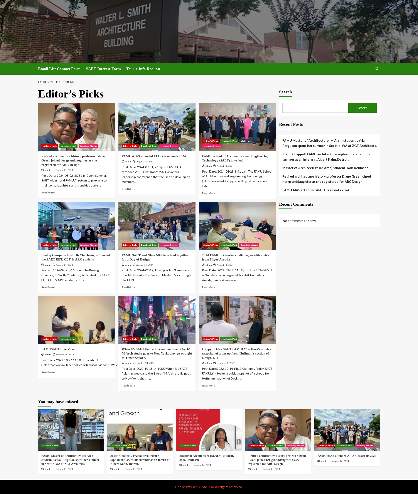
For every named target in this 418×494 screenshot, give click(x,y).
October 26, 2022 (65, 354)
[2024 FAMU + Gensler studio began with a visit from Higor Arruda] (237, 226)
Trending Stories (88, 146)
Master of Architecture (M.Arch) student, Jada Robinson (325, 168)
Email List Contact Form (59, 69)
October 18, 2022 (145, 363)
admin (48, 170)
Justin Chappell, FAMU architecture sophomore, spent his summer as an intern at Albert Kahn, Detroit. (326, 156)
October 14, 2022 (226, 363)
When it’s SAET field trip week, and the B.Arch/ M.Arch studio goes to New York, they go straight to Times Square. (157, 354)
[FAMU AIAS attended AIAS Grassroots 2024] (157, 127)
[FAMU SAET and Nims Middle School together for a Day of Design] (157, 226)
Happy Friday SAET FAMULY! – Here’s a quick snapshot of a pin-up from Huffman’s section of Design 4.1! (236, 354)
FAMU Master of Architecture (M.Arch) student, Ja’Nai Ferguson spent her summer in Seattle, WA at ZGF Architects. (329, 143)
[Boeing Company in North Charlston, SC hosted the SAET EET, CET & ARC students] (76, 226)
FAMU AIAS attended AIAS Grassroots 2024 (154, 156)
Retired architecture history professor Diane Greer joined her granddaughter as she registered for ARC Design (73, 160)
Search (285, 91)
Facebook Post (68, 146)
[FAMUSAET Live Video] (76, 320)
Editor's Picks (50, 146)
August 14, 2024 (64, 170)
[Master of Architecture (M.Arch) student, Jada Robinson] (209, 430)
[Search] (377, 68)
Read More (48, 192)
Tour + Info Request (143, 69)
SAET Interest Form (103, 69)
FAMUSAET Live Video (58, 349)
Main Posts (246, 141)
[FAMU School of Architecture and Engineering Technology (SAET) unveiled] (237, 127)
